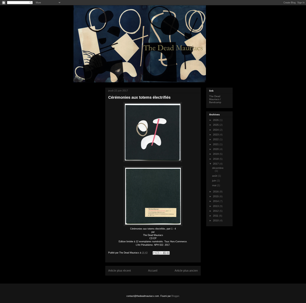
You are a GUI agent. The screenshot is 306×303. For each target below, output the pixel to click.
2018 (216, 158)
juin (214, 180)
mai (214, 185)
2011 (216, 215)
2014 (216, 201)
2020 (216, 149)
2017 (216, 163)
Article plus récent (119, 270)
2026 (216, 120)
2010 (216, 220)
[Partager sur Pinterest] (168, 253)
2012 (216, 210)
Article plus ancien (186, 270)
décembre (217, 167)
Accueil (152, 270)
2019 (216, 153)
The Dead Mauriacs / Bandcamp (215, 99)
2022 (216, 139)
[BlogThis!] (158, 253)
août (215, 175)
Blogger (175, 296)
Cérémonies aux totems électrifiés (139, 97)
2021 (216, 144)
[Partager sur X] (161, 253)
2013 (216, 206)
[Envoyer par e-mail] (154, 253)
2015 (216, 196)
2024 (216, 129)
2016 (216, 191)
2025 (216, 124)
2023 (216, 134)
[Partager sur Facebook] (164, 253)
